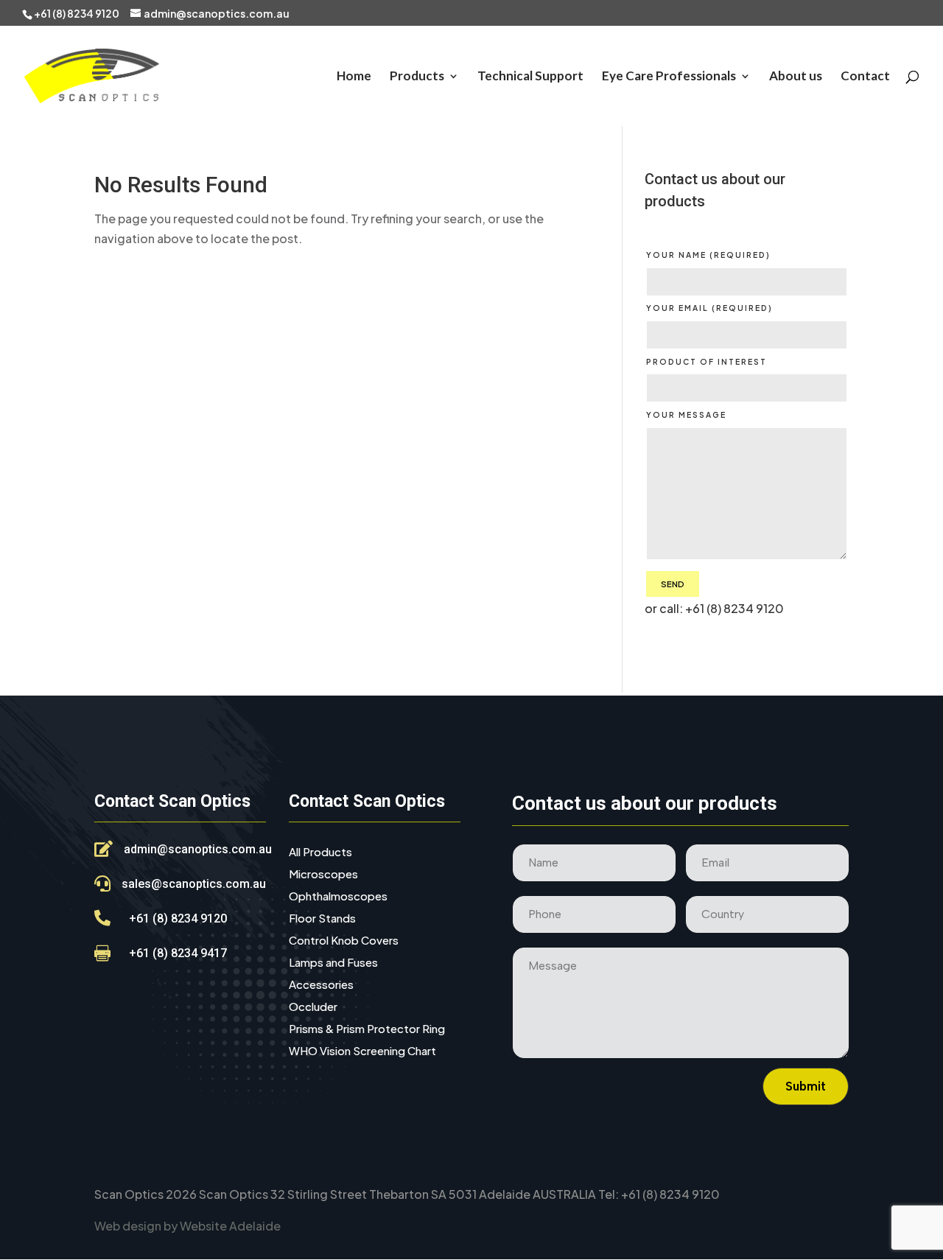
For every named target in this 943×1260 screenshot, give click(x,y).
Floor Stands (322, 919)
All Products (320, 852)
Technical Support (530, 77)
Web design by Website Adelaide (187, 1225)
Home (354, 77)
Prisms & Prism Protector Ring (367, 1029)
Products (417, 77)
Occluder (313, 1007)
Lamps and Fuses (333, 963)
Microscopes (323, 875)
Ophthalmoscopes (338, 897)
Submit (805, 1086)
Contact (865, 77)
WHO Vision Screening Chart (362, 1051)
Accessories (321, 985)
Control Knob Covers (344, 941)
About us (795, 77)
